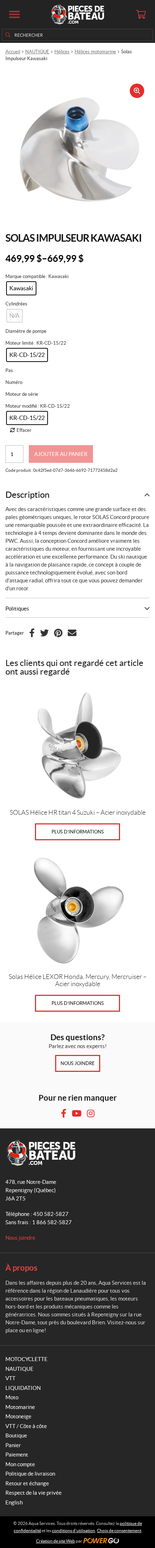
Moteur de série (21, 394)
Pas (9, 370)
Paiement (16, 1454)
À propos (21, 1267)
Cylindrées (16, 303)
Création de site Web (55, 1541)
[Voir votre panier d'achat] (140, 14)
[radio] (21, 288)
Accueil (12, 51)
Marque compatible (25, 276)
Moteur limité (19, 343)
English (14, 1502)
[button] (14, 14)
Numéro (13, 382)
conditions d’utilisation (73, 1530)
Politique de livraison (30, 1474)
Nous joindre (78, 1063)
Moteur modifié (21, 406)
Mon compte (20, 1464)
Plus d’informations (78, 832)
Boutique (16, 1435)
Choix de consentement (119, 1530)
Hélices (62, 51)
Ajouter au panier (61, 454)
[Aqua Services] (77, 14)
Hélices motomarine (95, 51)
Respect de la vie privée (33, 1493)
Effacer (24, 430)
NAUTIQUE (37, 51)
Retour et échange (27, 1483)
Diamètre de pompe (25, 331)
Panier (13, 1445)
